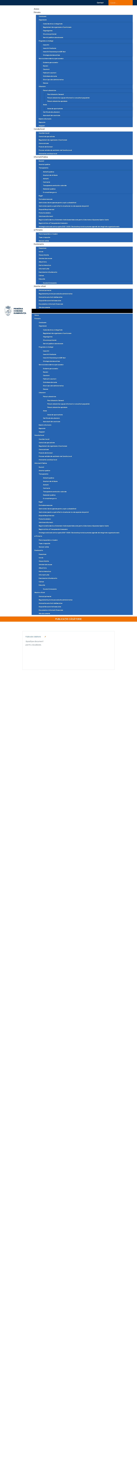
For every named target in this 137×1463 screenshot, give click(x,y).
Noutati (41, 161)
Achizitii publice (48, 172)
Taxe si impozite (44, 237)
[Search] (130, 2)
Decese (45, 83)
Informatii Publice (41, 157)
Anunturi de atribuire (50, 175)
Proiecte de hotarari (46, 147)
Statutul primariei (45, 290)
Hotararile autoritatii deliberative (50, 297)
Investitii (46, 45)
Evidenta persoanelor (50, 62)
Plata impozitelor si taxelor (48, 234)
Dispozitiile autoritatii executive (50, 301)
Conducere (42, 16)
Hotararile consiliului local (48, 154)
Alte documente (44, 307)
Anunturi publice (44, 164)
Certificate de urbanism (51, 112)
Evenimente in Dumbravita (48, 272)
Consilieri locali (44, 133)
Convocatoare (44, 143)
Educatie (42, 279)
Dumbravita (39, 244)
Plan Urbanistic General (55, 94)
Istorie (41, 252)
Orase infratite (44, 255)
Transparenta (43, 168)
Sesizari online (44, 241)
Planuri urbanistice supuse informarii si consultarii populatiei (68, 98)
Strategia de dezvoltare (51, 55)
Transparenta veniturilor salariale (55, 185)
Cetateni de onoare (45, 258)
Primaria (37, 12)
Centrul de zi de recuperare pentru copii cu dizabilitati (57, 203)
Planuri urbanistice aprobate (57, 101)
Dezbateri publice (49, 189)
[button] (100, 2)
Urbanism (42, 86)
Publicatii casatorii (49, 73)
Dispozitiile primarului (46, 209)
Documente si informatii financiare (51, 304)
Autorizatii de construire (51, 115)
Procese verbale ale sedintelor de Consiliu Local (55, 150)
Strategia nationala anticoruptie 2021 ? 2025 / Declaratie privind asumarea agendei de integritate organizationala (79, 227)
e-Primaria (38, 230)
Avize (45, 105)
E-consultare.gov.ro (50, 192)
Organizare (43, 20)
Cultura (41, 275)
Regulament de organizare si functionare (57, 27)
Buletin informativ (45, 119)
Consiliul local (39, 129)
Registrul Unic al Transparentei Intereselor (53, 223)
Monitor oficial (40, 286)
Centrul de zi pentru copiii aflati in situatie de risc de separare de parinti (64, 206)
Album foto (43, 262)
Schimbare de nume (50, 76)
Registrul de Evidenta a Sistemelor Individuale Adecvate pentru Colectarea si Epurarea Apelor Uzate (74, 220)
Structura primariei (50, 34)
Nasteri (45, 66)
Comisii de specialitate (47, 136)
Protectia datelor (45, 213)
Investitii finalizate (49, 48)
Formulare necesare (45, 199)
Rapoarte (42, 122)
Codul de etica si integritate (53, 24)
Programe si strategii (46, 41)
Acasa (36, 9)
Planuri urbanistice (49, 90)
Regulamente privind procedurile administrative (55, 294)
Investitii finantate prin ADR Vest (54, 52)
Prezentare (42, 248)
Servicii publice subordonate (53, 37)
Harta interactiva (45, 265)
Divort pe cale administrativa (53, 80)
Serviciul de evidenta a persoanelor (51, 58)
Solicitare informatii (46, 216)
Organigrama (47, 31)
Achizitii (46, 179)
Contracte (46, 182)
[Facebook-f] (5, 2)
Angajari (42, 126)
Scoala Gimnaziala (50, 283)
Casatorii (46, 69)
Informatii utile (44, 269)
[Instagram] (9, 2)
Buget (41, 196)
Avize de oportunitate (55, 109)
